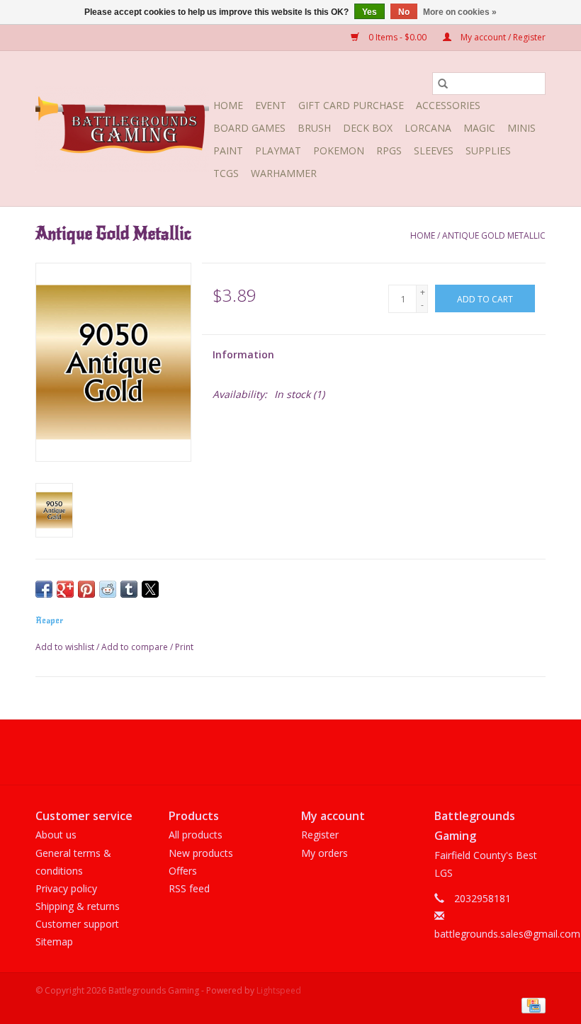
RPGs (389, 150)
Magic (479, 128)
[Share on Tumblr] (128, 589)
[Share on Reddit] (107, 589)
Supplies (488, 150)
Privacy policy (66, 888)
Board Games (249, 128)
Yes (369, 12)
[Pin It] (86, 589)
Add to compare (135, 647)
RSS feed (189, 888)
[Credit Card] (531, 1005)
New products (201, 853)
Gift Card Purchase (351, 105)
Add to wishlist (65, 647)
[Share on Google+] (65, 589)
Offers (183, 870)
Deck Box (368, 128)
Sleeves (433, 150)
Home (228, 105)
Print (184, 647)
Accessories (448, 105)
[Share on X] (150, 589)
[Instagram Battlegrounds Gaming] (316, 752)
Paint (228, 150)
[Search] (442, 83)
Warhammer (284, 173)
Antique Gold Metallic (494, 235)
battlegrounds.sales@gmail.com (507, 933)
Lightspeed (278, 990)
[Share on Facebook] (43, 589)
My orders (324, 853)
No (404, 12)
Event (270, 105)
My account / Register (502, 37)
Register (320, 834)
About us (56, 834)
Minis (521, 128)
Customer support (77, 924)
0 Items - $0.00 (397, 37)
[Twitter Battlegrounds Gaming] (290, 752)
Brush (314, 128)
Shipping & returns (77, 906)
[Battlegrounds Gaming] (122, 129)
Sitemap (54, 941)
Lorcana (428, 128)
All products (195, 834)
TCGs (226, 173)
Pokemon (338, 150)
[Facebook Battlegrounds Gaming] (265, 752)
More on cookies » (460, 12)
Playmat (278, 150)
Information (243, 354)
